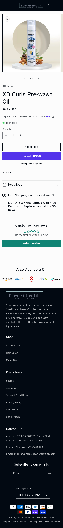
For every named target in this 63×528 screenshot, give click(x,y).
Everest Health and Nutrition (30, 518)
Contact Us (12, 409)
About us (11, 388)
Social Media (13, 417)
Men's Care (12, 360)
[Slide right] (38, 78)
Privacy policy (35, 522)
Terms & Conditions (17, 395)
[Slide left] (24, 78)
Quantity (6, 129)
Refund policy (19, 522)
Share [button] (9, 172)
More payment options (31, 163)
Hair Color (12, 353)
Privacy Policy (14, 402)
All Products (13, 345)
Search (10, 380)
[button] (6, 5)
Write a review (31, 243)
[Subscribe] (49, 473)
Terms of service (52, 522)
